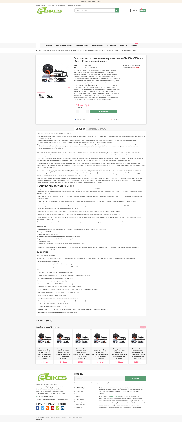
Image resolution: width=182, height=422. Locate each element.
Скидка (78, 396)
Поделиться (81, 119)
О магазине (61, 5)
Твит (99, 119)
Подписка (136, 379)
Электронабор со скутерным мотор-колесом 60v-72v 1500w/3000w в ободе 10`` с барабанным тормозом (63, 353)
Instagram (62, 408)
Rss (47, 408)
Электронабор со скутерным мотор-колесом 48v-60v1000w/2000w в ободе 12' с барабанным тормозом (100, 353)
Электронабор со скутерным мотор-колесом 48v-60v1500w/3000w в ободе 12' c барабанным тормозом (119, 353)
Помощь (77, 5)
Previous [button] (141, 327)
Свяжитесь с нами (81, 404)
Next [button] (144, 327)
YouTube (52, 408)
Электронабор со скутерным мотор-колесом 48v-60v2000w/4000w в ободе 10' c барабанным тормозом (81, 353)
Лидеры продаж (80, 401)
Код (75, 67)
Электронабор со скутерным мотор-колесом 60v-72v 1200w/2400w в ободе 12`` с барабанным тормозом (138, 353)
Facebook (37, 408)
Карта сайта (79, 407)
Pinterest (116, 119)
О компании (79, 391)
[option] (44, 346)
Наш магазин (79, 394)
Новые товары (80, 399)
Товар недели (40, 5)
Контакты (70, 5)
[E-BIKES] (49, 10)
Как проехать (50, 5)
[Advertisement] (91, 29)
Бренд (75, 65)
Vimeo (57, 408)
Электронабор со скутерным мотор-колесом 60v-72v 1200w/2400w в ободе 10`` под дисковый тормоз (44, 353)
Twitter (42, 408)
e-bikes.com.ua (114, 396)
